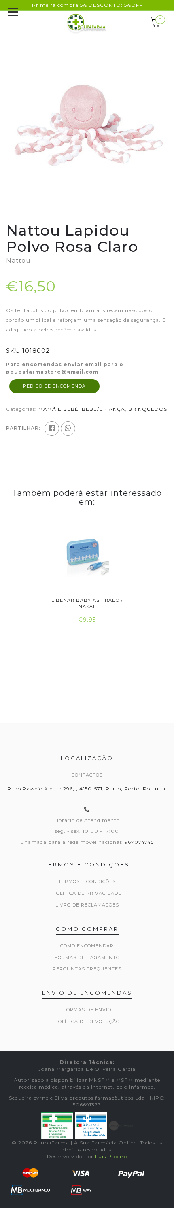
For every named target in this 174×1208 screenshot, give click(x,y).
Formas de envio (87, 1010)
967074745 (139, 842)
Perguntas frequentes (87, 969)
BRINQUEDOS (147, 409)
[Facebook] (52, 428)
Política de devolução (87, 1021)
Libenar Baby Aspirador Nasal (87, 603)
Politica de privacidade (87, 893)
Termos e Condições (87, 881)
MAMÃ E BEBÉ (58, 409)
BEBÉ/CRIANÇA (103, 409)
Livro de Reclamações (87, 905)
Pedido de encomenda (54, 386)
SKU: (14, 351)
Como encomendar (87, 946)
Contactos (87, 775)
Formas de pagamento (87, 957)
